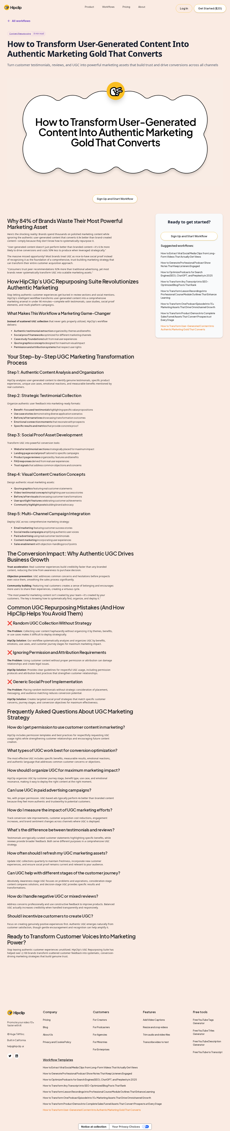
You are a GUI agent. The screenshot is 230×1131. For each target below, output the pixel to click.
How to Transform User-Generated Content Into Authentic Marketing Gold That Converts (92, 1109)
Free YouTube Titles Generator (203, 1032)
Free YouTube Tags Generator (203, 1021)
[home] (24, 7)
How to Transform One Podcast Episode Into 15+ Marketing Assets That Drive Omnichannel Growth (97, 1097)
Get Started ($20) (210, 8)
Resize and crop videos (155, 1027)
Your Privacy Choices (126, 1126)
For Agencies (100, 1034)
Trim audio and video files (156, 1034)
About (141, 6)
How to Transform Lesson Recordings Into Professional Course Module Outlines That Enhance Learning (189, 294)
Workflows (108, 6)
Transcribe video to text (156, 1041)
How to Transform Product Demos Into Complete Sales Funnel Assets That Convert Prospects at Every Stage (188, 316)
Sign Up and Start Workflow (115, 199)
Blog (45, 1027)
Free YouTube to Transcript (207, 1052)
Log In (184, 8)
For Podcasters (101, 1027)
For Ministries (100, 1041)
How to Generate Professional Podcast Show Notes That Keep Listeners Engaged (87, 1073)
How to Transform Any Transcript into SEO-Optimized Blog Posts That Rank (84, 1085)
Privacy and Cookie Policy (57, 1041)
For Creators (100, 1019)
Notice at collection (93, 1126)
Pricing (126, 6)
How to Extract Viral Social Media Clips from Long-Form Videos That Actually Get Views (90, 1067)
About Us (48, 1034)
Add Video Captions (154, 1019)
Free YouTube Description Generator (207, 1043)
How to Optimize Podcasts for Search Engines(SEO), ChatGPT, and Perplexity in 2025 (90, 1079)
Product (89, 6)
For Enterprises (101, 1049)
